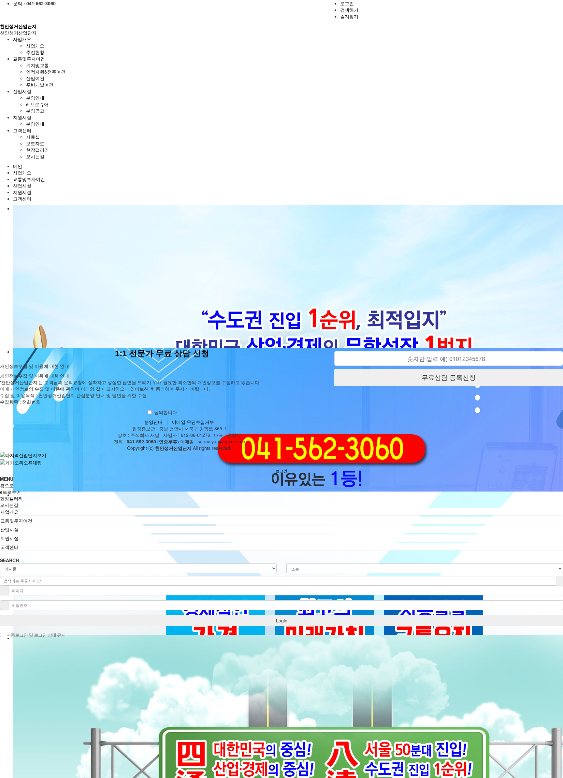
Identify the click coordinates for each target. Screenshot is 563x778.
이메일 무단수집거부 (193, 422)
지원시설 (22, 192)
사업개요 (35, 45)
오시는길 (35, 156)
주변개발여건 (39, 84)
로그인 (347, 3)
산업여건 (35, 78)
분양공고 (35, 110)
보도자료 (35, 143)
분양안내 (35, 97)
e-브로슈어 (37, 104)
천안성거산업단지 (18, 32)
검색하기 (349, 10)
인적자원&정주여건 (45, 71)
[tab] (281, 511)
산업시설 (22, 185)
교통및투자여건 (29, 179)
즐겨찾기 (349, 16)
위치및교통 (37, 65)
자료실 (33, 136)
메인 (17, 166)
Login (281, 620)
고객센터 (22, 198)
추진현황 (35, 52)
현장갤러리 (37, 149)
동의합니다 (165, 412)
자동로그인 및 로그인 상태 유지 (36, 635)
